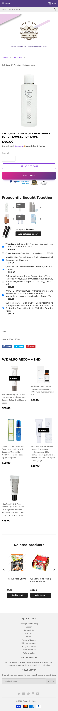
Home (5, 57)
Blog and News (29, 646)
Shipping (19, 146)
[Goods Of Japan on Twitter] (19, 694)
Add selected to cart (28, 234)
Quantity (6, 153)
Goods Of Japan (30, 701)
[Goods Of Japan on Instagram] (33, 694)
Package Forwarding (29, 623)
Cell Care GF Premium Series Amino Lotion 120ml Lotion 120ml (29, 245)
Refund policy (29, 653)
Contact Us (29, 630)
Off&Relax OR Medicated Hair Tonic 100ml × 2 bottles (29, 268)
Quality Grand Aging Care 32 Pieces (40, 580)
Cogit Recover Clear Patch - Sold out (24, 253)
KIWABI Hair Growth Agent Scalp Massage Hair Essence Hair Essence (30, 258)
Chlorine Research (29, 643)
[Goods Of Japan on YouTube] (37, 694)
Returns (29, 637)
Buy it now (29, 175)
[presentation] (4, 570)
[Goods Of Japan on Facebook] (23, 694)
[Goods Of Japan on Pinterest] (28, 694)
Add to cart (17, 595)
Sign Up (50, 681)
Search (29, 627)
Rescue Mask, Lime (16, 578)
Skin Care (17, 57)
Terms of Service (29, 640)
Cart (54, 3)
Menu (8, 3)
